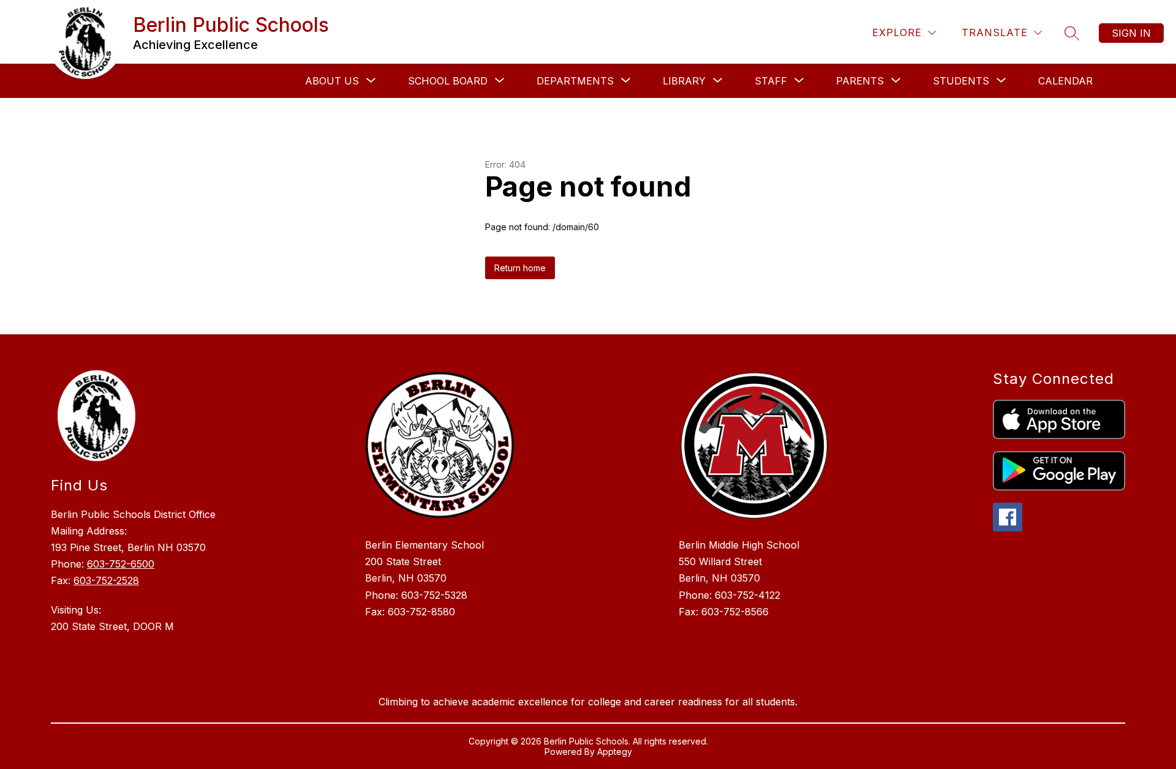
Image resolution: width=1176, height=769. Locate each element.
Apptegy (614, 751)
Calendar (1065, 81)
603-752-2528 (106, 580)
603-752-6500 (120, 564)
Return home (520, 268)
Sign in (1131, 33)
